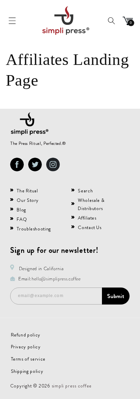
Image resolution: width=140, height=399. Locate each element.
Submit (115, 296)
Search (85, 190)
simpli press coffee (72, 385)
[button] (12, 21)
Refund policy (26, 334)
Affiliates (87, 217)
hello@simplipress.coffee (56, 278)
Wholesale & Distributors (91, 204)
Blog (21, 209)
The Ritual (27, 190)
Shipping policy (27, 371)
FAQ (22, 219)
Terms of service (28, 358)
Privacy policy (26, 346)
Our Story (28, 200)
